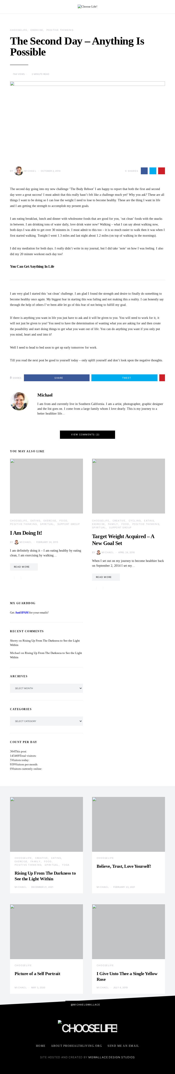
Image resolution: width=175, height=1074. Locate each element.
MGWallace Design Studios (111, 1057)
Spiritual (47, 524)
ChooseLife (18, 30)
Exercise (37, 30)
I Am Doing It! (26, 533)
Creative (119, 520)
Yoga (66, 864)
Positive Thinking (59, 30)
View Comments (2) (85, 434)
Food (63, 520)
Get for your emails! (29, 612)
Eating (36, 520)
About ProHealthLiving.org (76, 1046)
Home (41, 1046)
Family (113, 524)
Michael (30, 170)
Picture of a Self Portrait (37, 973)
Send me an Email (123, 1046)
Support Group (68, 524)
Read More (22, 566)
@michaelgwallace (85, 1004)
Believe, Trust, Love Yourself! (124, 866)
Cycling (135, 520)
